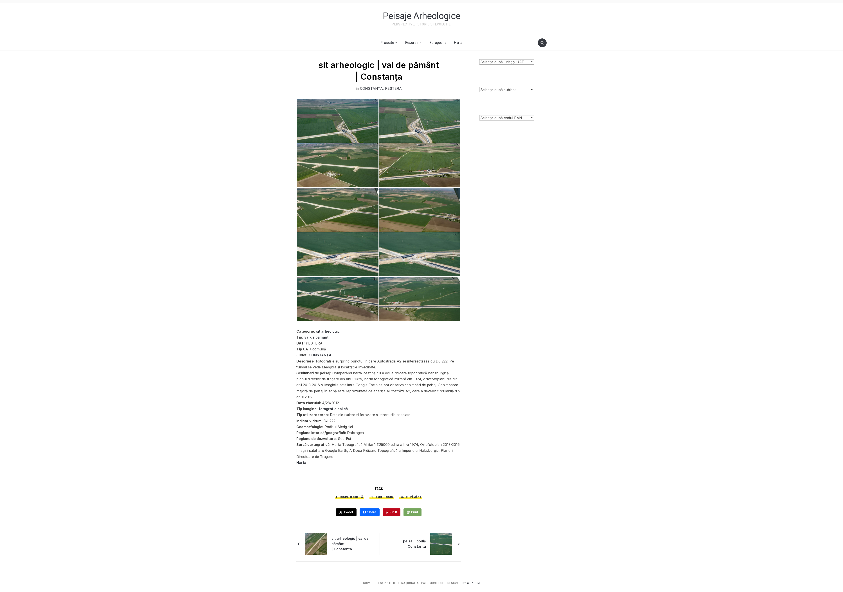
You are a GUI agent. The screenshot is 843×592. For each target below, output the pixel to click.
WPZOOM (473, 583)
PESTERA (393, 88)
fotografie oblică (333, 409)
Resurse (411, 42)
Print (414, 512)
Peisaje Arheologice (421, 16)
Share (371, 512)
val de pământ (316, 337)
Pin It (393, 512)
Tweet (348, 512)
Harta (458, 42)
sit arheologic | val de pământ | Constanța (350, 543)
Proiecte (387, 42)
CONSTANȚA (371, 88)
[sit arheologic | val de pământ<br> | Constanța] (316, 543)
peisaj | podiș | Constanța (414, 544)
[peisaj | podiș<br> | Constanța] (441, 543)
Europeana (438, 42)
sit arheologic (328, 331)
